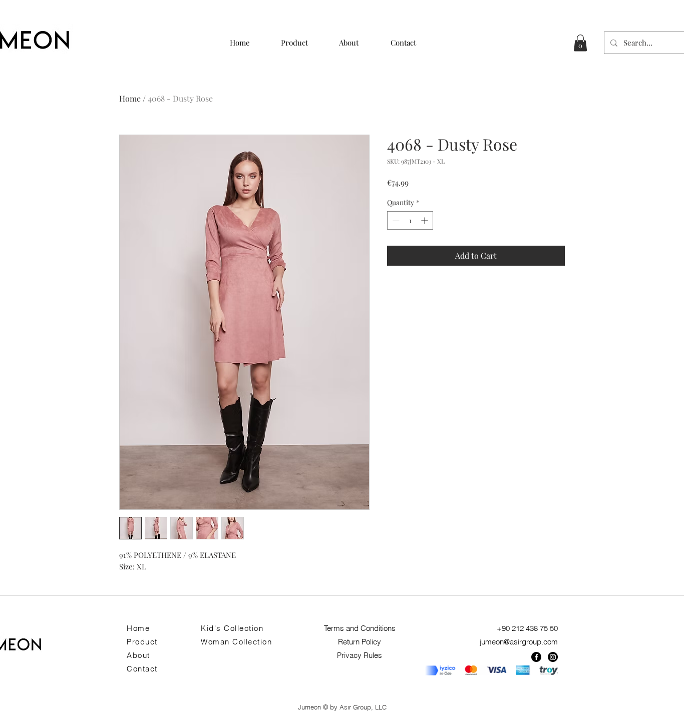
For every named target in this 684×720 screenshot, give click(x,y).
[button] (580, 43)
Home (130, 98)
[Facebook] (536, 657)
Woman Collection (236, 641)
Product (142, 641)
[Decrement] (395, 220)
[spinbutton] (410, 220)
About (138, 655)
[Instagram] (553, 657)
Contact (142, 668)
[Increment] (425, 220)
